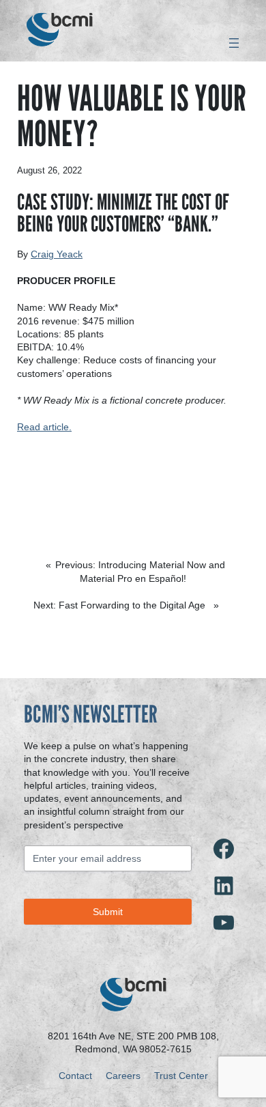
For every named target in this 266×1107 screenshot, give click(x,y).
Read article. (44, 426)
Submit (108, 911)
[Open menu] (234, 43)
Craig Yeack (57, 254)
